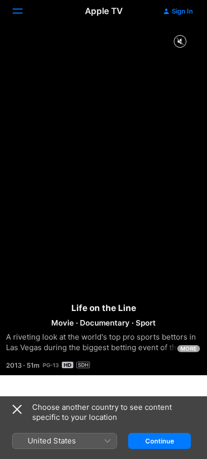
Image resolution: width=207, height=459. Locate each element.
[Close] (17, 409)
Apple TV (104, 11)
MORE (188, 348)
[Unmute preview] (180, 42)
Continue (159, 441)
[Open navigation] (24, 11)
